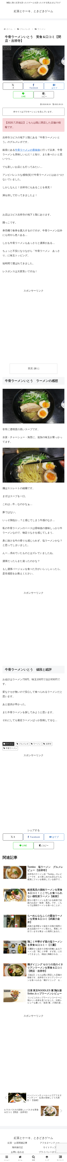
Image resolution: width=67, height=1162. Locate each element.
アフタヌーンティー (50, 1143)
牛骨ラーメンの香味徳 (27, 150)
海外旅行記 (17, 1147)
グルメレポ (23, 744)
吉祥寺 (48, 744)
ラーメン (9, 744)
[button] (44, 94)
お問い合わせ (17, 1152)
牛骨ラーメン (11, 748)
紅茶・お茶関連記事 (17, 1143)
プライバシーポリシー (50, 1152)
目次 (30, 368)
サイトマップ (49, 1147)
